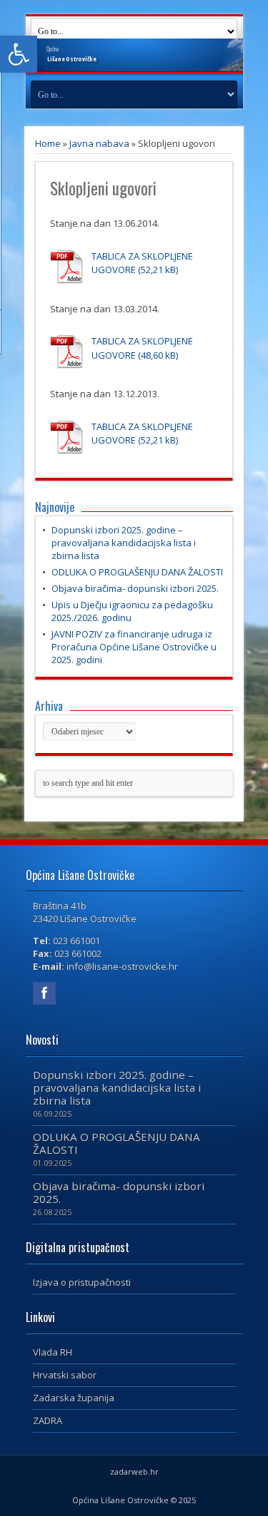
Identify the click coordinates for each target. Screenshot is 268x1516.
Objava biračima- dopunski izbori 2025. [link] (135, 588)
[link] (18, 54)
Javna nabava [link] (99, 143)
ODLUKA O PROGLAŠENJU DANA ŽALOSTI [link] (137, 571)
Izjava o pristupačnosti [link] (82, 1282)
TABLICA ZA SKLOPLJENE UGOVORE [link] (142, 263)
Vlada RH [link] (52, 1352)
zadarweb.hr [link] (134, 1471)
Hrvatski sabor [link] (64, 1374)
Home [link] (48, 143)
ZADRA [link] (47, 1420)
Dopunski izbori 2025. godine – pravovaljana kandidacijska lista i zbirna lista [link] (123, 542)
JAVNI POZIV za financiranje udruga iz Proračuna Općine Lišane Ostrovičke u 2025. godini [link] (134, 647)
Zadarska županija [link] (73, 1397)
